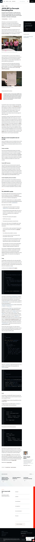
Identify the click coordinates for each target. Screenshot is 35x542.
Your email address (17, 501)
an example (3, 316)
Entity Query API (16, 106)
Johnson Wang (9, 462)
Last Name (16, 496)
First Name (16, 491)
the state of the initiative (5, 33)
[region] (12, 282)
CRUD (7, 124)
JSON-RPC (5, 400)
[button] (33, 540)
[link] (32, 1)
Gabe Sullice (8, 454)
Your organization (17, 506)
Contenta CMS (14, 460)
